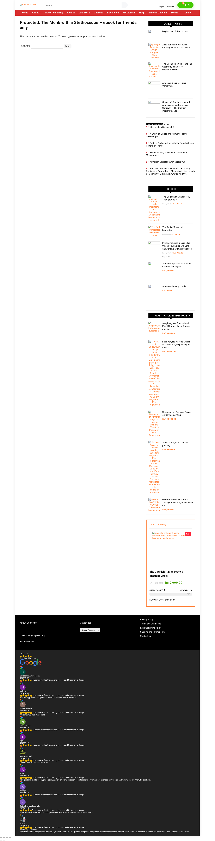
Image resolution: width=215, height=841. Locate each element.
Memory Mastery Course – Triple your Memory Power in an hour (177, 502)
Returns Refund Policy (150, 628)
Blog (141, 12)
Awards (71, 12)
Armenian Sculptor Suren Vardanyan (167, 162)
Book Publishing (54, 12)
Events (174, 12)
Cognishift (166, 257)
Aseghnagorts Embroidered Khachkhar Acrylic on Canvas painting (176, 326)
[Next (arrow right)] (4, 840)
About (35, 12)
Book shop (113, 12)
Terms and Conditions (150, 624)
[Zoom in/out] (1, 837)
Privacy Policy (146, 619)
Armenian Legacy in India (174, 286)
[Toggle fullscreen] (4, 837)
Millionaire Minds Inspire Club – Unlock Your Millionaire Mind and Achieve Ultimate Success (177, 246)
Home (25, 12)
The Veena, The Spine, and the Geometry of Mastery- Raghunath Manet (177, 67)
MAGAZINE (129, 12)
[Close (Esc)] (10, 837)
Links (188, 12)
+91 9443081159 (27, 641)
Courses (98, 12)
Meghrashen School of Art (175, 31)
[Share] (7, 837)
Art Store (84, 12)
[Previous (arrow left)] (1, 840)
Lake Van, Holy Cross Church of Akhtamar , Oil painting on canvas (176, 344)
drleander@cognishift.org (33, 636)
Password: (25, 45)
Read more (184, 832)
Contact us (145, 636)
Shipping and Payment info (153, 632)
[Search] (125, 5)
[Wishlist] (170, 4)
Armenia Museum (157, 12)
